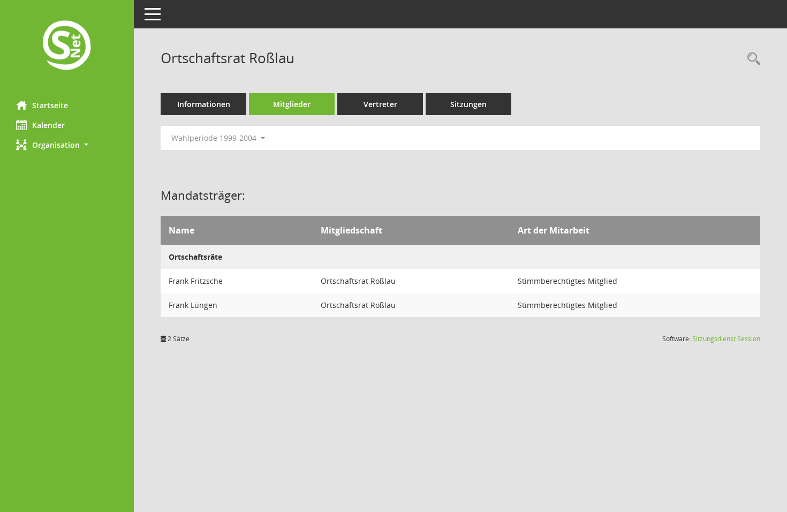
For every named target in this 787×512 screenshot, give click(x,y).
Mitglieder (292, 104)
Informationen (203, 104)
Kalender (48, 125)
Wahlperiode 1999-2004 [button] (215, 138)
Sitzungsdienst (726, 338)
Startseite (50, 105)
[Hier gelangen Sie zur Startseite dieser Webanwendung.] (67, 46)
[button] (67, 145)
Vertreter (380, 104)
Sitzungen (468, 104)
